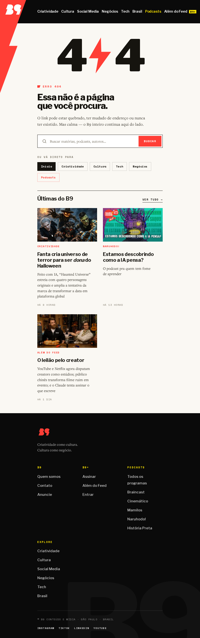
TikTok (64, 628)
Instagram (45, 628)
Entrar (88, 494)
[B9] (13, 11)
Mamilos (134, 510)
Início (46, 166)
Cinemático (137, 501)
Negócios (110, 11)
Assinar (89, 476)
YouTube (100, 628)
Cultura (67, 11)
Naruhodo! (136, 519)
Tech (125, 11)
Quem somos (48, 476)
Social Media (88, 11)
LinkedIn (81, 628)
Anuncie (44, 494)
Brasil (137, 11)
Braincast (136, 492)
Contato (44, 485)
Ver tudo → (152, 199)
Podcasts (153, 11)
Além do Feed (175, 11)
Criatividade (47, 11)
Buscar (150, 141)
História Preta (139, 528)
